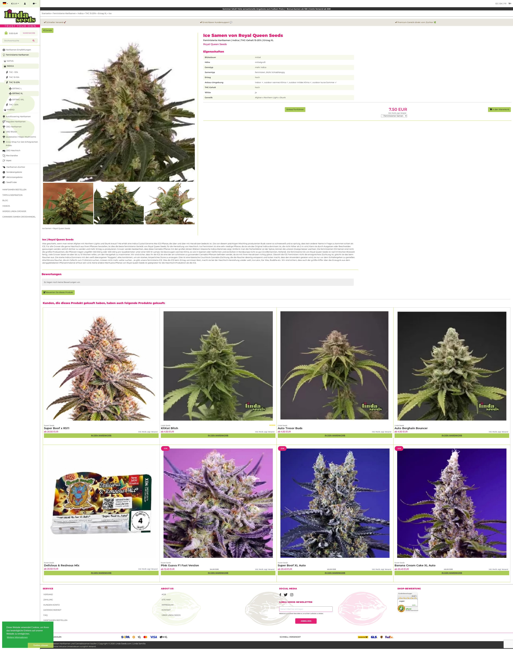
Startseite (46, 13)
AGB (164, 594)
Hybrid (11, 109)
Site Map (166, 599)
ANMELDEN (306, 621)
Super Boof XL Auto (292, 565)
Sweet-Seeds (49, 425)
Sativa (10, 61)
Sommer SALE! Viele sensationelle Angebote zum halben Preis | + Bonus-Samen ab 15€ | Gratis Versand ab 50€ (277, 9)
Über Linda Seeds (171, 615)
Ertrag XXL (18, 99)
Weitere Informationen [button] (17, 637)
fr (504, 3)
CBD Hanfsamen (14, 126)
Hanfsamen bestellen (55, 620)
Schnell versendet (290, 637)
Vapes (8, 160)
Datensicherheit (52, 610)
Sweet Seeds (49, 563)
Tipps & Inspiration (12, 195)
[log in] (25, 3)
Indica (80, 13)
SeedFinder (11, 182)
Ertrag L (17, 88)
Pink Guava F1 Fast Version (180, 565)
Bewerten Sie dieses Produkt (59, 292)
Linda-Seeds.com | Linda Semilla (130, 643)
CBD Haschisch (13, 150)
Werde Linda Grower (14, 211)
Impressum (167, 605)
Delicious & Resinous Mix (61, 565)
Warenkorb (29, 33)
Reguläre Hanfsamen (16, 121)
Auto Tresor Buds (290, 428)
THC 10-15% (14, 77)
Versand (48, 594)
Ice (110, 13)
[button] (15, 645)
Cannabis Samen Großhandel (19, 217)
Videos (6, 206)
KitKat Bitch (169, 428)
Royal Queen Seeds (215, 44)
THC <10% (13, 72)
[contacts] (34, 3)
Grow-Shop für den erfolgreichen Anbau (22, 144)
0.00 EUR (12, 33)
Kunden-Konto (51, 605)
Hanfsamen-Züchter (15, 167)
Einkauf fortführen (295, 109)
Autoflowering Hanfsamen (18, 116)
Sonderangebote (14, 172)
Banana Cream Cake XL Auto (415, 565)
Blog (5, 200)
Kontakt (166, 610)
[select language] (5, 3)
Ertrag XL (102, 13)
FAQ (45, 615)
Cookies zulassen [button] (40, 645)
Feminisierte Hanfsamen (64, 13)
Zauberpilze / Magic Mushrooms (21, 137)
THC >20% (13, 104)
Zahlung (48, 599)
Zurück (48, 30)
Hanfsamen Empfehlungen (18, 49)
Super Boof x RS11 (56, 428)
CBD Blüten (11, 132)
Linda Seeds (165, 425)
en (500, 3)
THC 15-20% (90, 13)
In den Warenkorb (500, 109)
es (496, 3)
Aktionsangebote (14, 177)
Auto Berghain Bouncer (411, 428)
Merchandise (12, 155)
